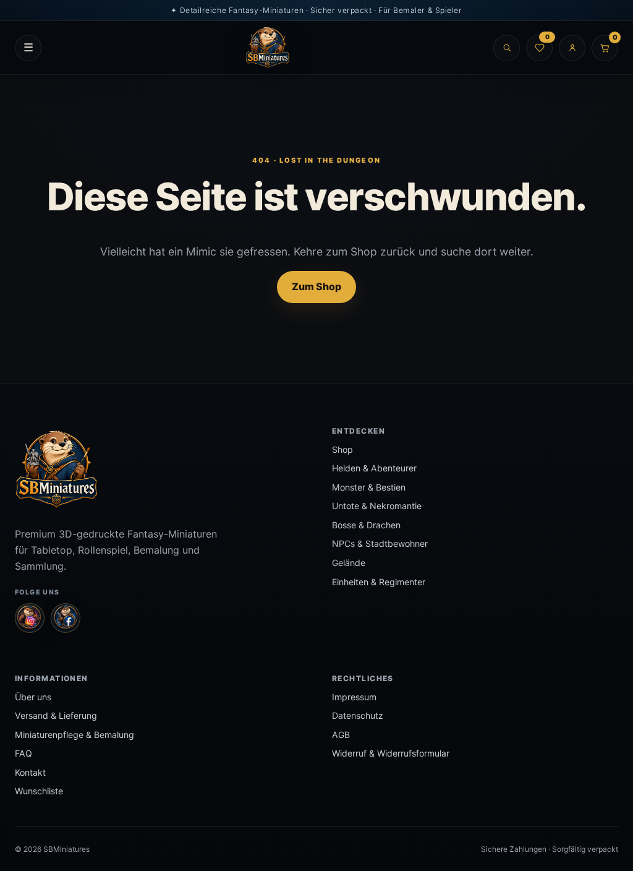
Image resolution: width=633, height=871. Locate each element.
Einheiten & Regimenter (378, 582)
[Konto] (572, 48)
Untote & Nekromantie (377, 505)
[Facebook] (65, 618)
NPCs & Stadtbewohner (380, 543)
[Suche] (506, 48)
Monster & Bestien (369, 487)
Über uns (33, 697)
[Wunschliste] (539, 48)
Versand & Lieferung (56, 715)
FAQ (23, 753)
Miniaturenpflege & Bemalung (74, 734)
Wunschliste (39, 791)
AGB (341, 734)
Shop (342, 449)
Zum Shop (316, 286)
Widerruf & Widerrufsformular (390, 753)
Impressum (354, 697)
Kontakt (30, 772)
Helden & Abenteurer (374, 468)
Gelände (348, 562)
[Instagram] (30, 618)
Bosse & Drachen (366, 525)
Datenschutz (357, 715)
